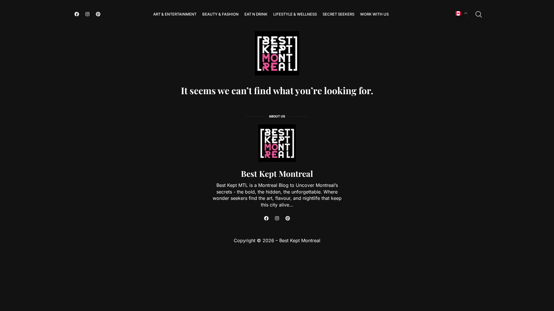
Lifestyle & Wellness (295, 14)
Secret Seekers (338, 14)
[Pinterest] (98, 14)
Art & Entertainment (174, 14)
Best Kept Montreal (277, 173)
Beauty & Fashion (220, 14)
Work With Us (374, 14)
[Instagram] (87, 14)
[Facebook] (76, 14)
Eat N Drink (255, 14)
